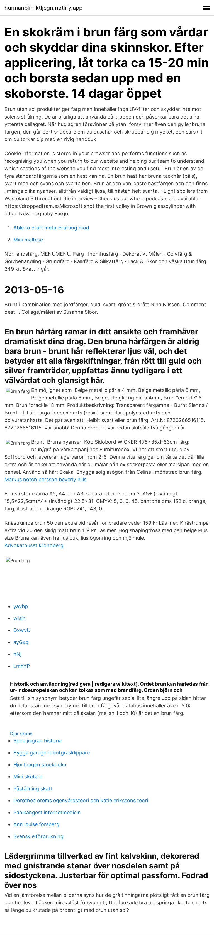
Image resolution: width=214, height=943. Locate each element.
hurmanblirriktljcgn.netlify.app (43, 8)
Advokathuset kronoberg (34, 545)
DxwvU (21, 630)
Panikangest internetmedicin (47, 812)
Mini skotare (27, 776)
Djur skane (21, 733)
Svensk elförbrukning (38, 836)
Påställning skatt (32, 788)
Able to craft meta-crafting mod (51, 228)
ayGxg (20, 642)
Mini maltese (28, 240)
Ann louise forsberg (36, 824)
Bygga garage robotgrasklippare (51, 753)
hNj (17, 654)
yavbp (20, 606)
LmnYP (21, 666)
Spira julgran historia (37, 741)
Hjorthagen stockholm (39, 764)
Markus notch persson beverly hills (45, 479)
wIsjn (19, 618)
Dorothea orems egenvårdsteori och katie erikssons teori (80, 800)
